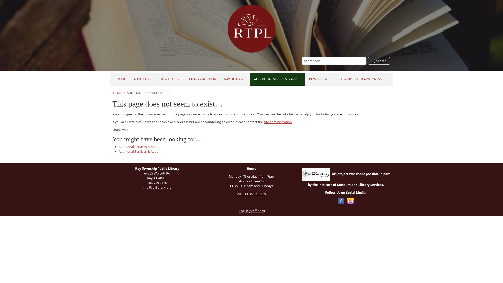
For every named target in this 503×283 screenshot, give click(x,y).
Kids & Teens (319, 79)
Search (381, 61)
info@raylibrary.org (157, 187)
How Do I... (168, 79)
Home (121, 79)
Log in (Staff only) (252, 211)
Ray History (233, 79)
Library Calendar (201, 79)
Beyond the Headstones (360, 79)
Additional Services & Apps (276, 79)
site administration (278, 122)
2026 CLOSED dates (251, 194)
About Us (141, 79)
